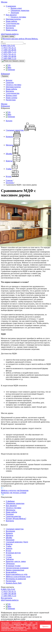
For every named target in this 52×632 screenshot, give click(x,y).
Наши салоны (11, 30)
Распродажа (11, 26)
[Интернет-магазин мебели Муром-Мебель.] (19, 39)
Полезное (10, 514)
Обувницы (10, 563)
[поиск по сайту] (25, 43)
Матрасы (9, 535)
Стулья (8, 557)
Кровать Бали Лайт (14, 583)
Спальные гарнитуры (15, 529)
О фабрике (10, 501)
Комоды (9, 544)
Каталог (9, 80)
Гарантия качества (13, 516)
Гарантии (10, 82)
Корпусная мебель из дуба (16, 574)
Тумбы (8, 546)
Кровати (9, 533)
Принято (45, 626)
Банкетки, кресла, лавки (16, 561)
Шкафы (9, 538)
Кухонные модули (13, 553)
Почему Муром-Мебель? (16, 519)
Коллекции (10, 531)
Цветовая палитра (13, 19)
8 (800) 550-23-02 (8, 45)
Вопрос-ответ (16, 8)
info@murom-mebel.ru (10, 34)
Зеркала (9, 548)
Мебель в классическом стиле (18, 576)
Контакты (10, 28)
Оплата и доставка (18, 17)
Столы (8, 555)
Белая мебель (11, 572)
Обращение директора (20, 10)
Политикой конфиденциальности (13, 627)
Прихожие (10, 540)
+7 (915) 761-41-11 (8, 48)
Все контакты (6, 598)
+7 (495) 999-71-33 (8, 52)
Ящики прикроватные (15, 570)
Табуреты (10, 559)
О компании (11, 6)
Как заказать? (11, 15)
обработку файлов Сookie (22, 624)
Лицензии (15, 13)
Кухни (8, 550)
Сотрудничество (12, 23)
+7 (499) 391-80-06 (8, 50)
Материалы (10, 510)
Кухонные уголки (13, 566)
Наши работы (11, 21)
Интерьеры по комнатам (16, 579)
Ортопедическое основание (17, 568)
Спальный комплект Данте (17, 542)
